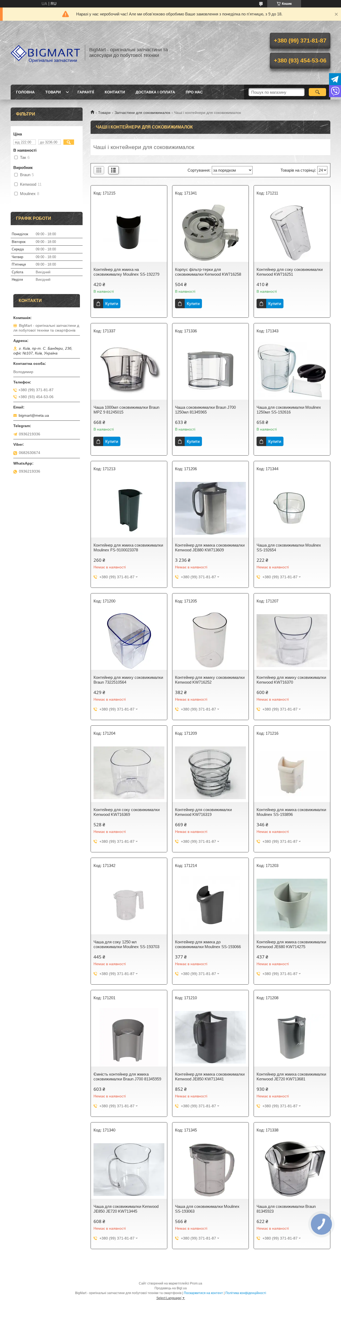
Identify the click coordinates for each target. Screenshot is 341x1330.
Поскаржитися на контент (203, 1293)
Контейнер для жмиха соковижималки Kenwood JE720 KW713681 (291, 1076)
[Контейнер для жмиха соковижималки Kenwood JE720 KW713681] (292, 1037)
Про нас (194, 92)
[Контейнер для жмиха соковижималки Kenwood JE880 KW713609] (210, 508)
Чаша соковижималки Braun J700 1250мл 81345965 (205, 409)
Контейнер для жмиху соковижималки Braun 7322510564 (128, 679)
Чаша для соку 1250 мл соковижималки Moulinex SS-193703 (126, 944)
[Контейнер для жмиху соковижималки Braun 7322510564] (129, 640)
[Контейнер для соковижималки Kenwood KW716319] (210, 773)
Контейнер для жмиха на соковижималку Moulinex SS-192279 (126, 271)
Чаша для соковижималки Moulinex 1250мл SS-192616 (289, 409)
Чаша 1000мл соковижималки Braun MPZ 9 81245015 (126, 409)
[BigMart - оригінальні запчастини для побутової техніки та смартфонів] (45, 53)
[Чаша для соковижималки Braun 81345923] (292, 1169)
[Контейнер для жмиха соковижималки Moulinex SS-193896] (292, 773)
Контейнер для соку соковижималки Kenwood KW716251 (290, 271)
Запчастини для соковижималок (142, 112)
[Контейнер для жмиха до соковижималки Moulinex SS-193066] (210, 905)
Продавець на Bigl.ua (171, 1288)
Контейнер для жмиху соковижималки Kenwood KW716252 (210, 679)
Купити (111, 303)
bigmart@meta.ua (34, 415)
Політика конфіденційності (245, 1293)
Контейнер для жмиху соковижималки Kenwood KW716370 (291, 679)
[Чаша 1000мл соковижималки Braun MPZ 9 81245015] (129, 370)
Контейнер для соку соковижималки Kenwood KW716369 (127, 812)
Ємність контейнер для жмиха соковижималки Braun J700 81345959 (127, 1076)
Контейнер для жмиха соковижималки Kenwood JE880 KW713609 (210, 547)
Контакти (115, 92)
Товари (53, 92)
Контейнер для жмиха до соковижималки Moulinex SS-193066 (208, 944)
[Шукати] (317, 92)
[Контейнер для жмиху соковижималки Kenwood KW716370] (292, 640)
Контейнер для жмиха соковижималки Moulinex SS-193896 (291, 812)
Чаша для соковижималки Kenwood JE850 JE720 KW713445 (126, 1208)
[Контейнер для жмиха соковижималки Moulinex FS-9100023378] (129, 508)
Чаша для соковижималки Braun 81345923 (286, 1208)
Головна (25, 92)
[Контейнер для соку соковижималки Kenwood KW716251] (292, 232)
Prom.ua (196, 1283)
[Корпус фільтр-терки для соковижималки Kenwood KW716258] (210, 232)
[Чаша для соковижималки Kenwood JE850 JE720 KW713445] (129, 1169)
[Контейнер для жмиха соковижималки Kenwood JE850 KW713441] (210, 1037)
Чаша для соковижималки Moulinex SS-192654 (289, 547)
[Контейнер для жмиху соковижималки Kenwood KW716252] (210, 640)
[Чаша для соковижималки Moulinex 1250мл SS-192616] (292, 370)
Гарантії (86, 92)
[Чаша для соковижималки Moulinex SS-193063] (210, 1169)
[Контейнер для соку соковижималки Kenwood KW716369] (129, 773)
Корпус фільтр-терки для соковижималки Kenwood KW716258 (208, 271)
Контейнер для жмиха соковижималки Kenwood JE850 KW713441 (210, 1076)
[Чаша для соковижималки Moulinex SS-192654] (292, 508)
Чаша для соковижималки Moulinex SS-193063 (207, 1208)
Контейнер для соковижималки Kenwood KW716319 (203, 812)
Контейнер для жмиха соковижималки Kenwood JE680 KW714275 (291, 944)
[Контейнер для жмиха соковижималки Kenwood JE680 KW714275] (292, 905)
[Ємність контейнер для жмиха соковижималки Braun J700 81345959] (129, 1037)
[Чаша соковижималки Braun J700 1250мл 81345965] (210, 370)
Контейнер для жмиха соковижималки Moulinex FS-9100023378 (128, 547)
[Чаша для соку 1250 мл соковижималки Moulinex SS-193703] (129, 905)
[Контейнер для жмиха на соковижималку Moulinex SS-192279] (129, 232)
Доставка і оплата (155, 92)
